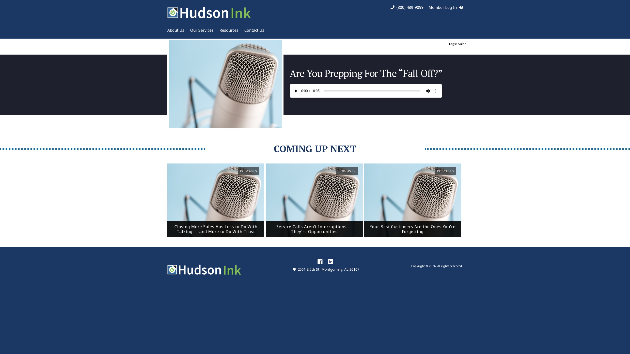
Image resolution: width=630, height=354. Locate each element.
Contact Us (254, 30)
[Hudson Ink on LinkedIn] (330, 261)
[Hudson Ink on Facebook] (320, 261)
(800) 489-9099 (410, 7)
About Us (175, 30)
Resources (229, 30)
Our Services (202, 30)
